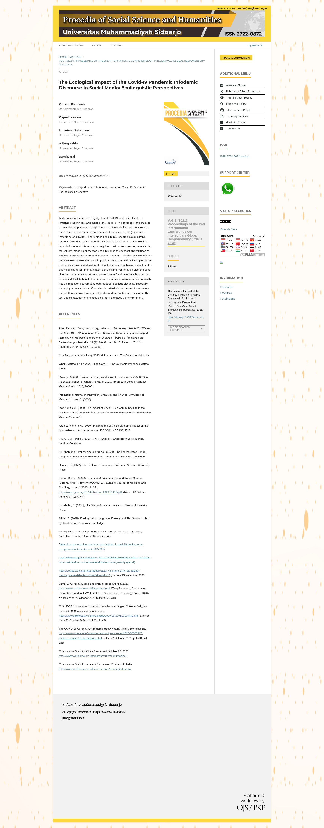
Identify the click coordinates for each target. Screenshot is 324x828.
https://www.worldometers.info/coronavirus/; (84, 588)
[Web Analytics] (225, 221)
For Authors (226, 292)
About (97, 45)
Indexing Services (237, 116)
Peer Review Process (239, 97)
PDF (172, 173)
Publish (116, 45)
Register (253, 8)
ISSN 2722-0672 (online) (232, 8)
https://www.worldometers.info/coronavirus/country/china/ (92, 655)
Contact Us (233, 128)
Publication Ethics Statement (243, 91)
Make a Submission (236, 57)
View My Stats (228, 229)
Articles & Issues (71, 45)
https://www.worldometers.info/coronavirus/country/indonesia (95, 668)
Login (263, 8)
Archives (75, 56)
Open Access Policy (238, 109)
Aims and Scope (236, 85)
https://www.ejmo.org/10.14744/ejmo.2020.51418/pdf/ (90, 492)
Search (257, 45)
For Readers (226, 287)
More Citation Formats (180, 328)
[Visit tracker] (221, 262)
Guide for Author (236, 122)
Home (63, 56)
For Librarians (227, 298)
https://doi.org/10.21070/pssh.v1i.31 (87, 176)
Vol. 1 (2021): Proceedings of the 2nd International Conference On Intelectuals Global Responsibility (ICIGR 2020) (132, 62)
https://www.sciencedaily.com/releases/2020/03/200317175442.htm (99, 615)
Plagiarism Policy (236, 103)
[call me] (227, 195)
